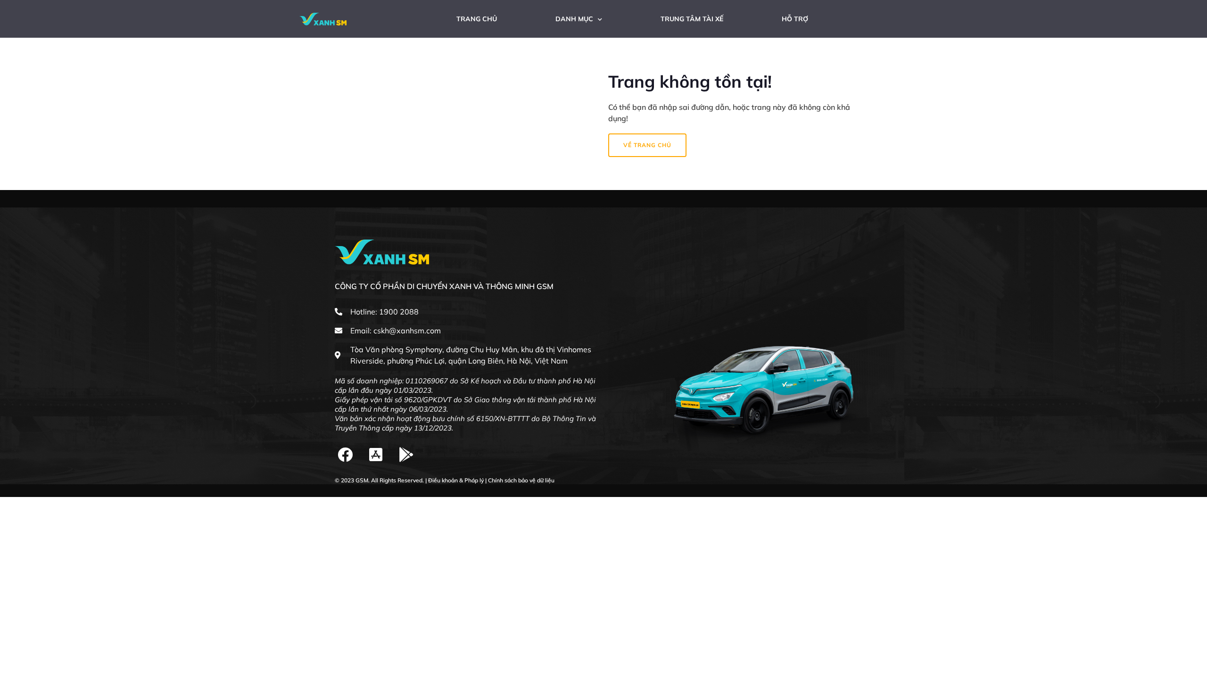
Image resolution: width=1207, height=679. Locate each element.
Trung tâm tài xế (692, 19)
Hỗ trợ (795, 19)
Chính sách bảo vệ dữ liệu (521, 480)
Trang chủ (476, 19)
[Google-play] (406, 454)
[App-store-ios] (376, 454)
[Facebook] (345, 454)
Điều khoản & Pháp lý (456, 480)
